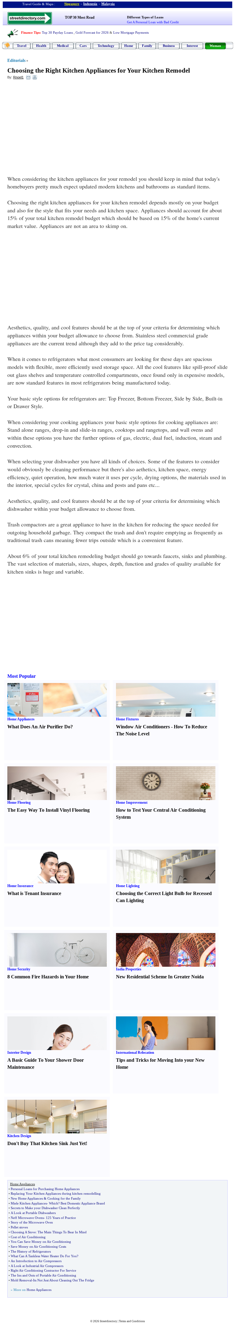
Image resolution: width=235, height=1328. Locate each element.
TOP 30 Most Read (80, 17)
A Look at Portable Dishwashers (33, 1213)
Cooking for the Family (64, 1198)
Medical (63, 45)
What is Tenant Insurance (34, 893)
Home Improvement (131, 802)
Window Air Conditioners (143, 726)
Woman (215, 45)
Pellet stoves (19, 1227)
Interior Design (19, 1052)
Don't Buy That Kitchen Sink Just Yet (46, 1143)
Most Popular (21, 676)
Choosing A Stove (23, 1232)
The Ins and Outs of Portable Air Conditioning (43, 1275)
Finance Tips (30, 32)
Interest (192, 45)
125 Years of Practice (61, 1218)
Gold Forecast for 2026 (92, 32)
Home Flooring (19, 802)
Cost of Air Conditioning (28, 1237)
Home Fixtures (127, 719)
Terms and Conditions (132, 1321)
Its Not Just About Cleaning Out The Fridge (63, 1280)
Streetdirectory (108, 1321)
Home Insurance (20, 886)
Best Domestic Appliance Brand (83, 1203)
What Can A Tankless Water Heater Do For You (44, 1256)
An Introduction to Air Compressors (36, 1261)
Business (169, 45)
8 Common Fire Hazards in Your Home (48, 976)
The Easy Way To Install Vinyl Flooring (48, 810)
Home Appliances (21, 719)
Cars (83, 45)
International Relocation (135, 1052)
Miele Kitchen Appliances (29, 1203)
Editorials (16, 60)
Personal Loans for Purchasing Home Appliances (45, 1189)
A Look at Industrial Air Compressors (37, 1266)
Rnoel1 (18, 77)
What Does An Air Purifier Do (38, 726)
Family (147, 45)
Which (53, 1203)
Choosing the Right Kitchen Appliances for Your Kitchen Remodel (98, 70)
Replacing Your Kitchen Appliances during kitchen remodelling (56, 1193)
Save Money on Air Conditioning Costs (38, 1246)
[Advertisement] (57, 129)
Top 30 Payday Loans (57, 32)
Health (41, 45)
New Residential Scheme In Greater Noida (160, 976)
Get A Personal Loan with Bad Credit (153, 22)
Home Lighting (128, 886)
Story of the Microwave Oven (32, 1222)
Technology (106, 45)
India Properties (128, 969)
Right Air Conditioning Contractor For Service (43, 1270)
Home (128, 45)
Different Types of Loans (145, 17)
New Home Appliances (27, 1198)
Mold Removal (21, 1280)
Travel (21, 45)
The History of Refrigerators (31, 1251)
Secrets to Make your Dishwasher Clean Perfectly (45, 1208)
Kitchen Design (19, 1136)
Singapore (71, 4)
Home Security (18, 969)
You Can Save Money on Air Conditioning (41, 1241)
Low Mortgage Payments (131, 32)
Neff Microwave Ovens (27, 1218)
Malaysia (108, 4)
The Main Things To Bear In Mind (62, 1232)
